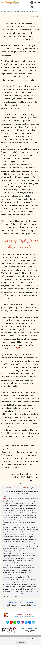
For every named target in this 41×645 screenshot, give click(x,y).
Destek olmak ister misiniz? (29, 628)
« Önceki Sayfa (12, 603)
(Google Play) (18, 616)
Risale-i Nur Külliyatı (14, 11)
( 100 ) (33, 605)
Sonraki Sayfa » (29, 603)
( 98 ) (17, 605)
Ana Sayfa (3, 11)
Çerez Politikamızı (21, 639)
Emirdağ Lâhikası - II (27, 11)
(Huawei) (31, 616)
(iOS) (25, 616)
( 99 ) (36, 11)
